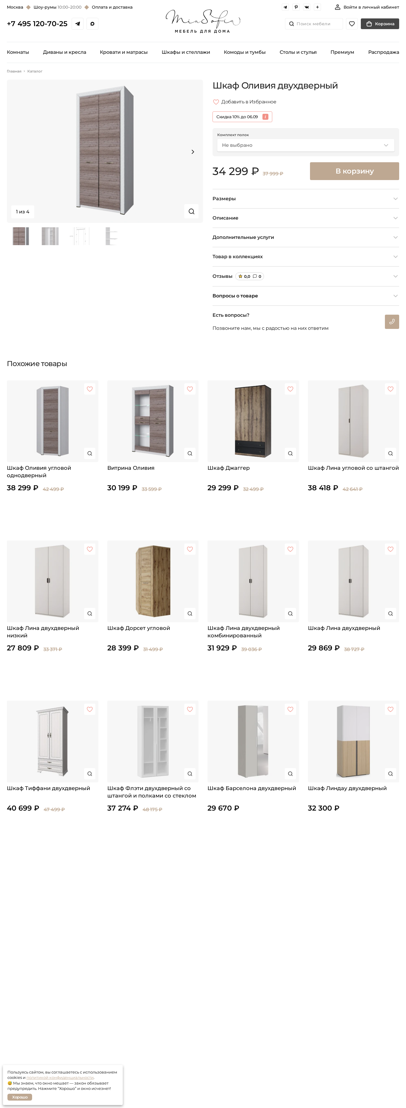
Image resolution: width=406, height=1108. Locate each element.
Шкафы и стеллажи (186, 52)
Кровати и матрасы (124, 52)
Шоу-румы (57, 7)
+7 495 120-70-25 (37, 23)
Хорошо (19, 1097)
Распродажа (383, 52)
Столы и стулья (298, 52)
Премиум (342, 52)
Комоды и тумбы (245, 52)
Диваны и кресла (64, 52)
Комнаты (18, 52)
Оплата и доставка (112, 7)
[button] (193, 152)
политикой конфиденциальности (60, 1077)
